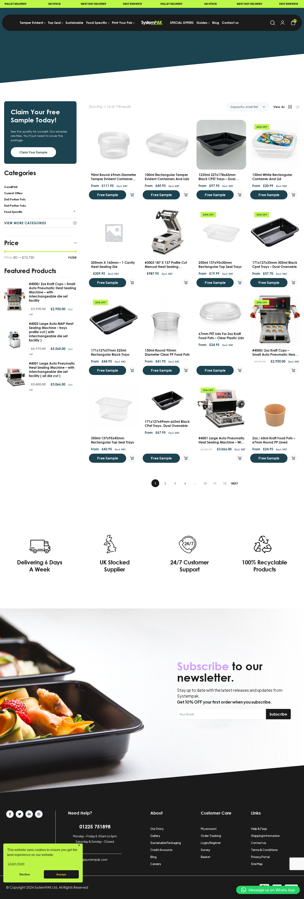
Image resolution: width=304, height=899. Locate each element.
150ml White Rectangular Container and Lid (272, 177)
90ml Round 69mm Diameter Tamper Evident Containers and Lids (113, 179)
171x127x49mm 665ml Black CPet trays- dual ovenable (167, 423)
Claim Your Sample (33, 152)
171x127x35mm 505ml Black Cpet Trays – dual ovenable (274, 264)
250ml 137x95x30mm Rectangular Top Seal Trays (220, 264)
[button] (268, 890)
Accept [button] (61, 874)
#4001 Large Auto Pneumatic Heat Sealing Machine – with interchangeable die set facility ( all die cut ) (52, 369)
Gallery (155, 836)
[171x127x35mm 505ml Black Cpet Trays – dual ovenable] (275, 232)
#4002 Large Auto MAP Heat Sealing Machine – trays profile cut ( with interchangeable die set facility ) (51, 332)
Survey (205, 850)
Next (234, 483)
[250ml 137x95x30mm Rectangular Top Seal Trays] (221, 232)
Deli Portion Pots (14, 199)
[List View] (297, 107)
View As (279, 106)
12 (224, 483)
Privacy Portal (260, 857)
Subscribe (278, 714)
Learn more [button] (16, 863)
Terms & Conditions (264, 850)
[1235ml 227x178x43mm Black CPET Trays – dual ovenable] (221, 145)
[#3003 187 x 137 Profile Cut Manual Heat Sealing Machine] (167, 232)
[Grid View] (290, 107)
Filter (72, 257)
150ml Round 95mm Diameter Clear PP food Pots (167, 352)
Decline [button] (24, 874)
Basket (205, 857)
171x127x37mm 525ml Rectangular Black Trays (110, 352)
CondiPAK (11, 187)
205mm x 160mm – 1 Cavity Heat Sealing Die (113, 264)
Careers (155, 864)
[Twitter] (19, 814)
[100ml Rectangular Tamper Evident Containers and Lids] (167, 145)
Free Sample (107, 195)
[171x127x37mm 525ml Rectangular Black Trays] (114, 320)
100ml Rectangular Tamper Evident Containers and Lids (167, 177)
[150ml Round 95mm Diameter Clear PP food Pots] (167, 320)
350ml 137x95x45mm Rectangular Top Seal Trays (112, 440)
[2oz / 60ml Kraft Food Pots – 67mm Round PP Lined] (275, 408)
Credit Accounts (161, 850)
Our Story (157, 828)
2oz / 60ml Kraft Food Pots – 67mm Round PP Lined (273, 440)
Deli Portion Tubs (15, 205)
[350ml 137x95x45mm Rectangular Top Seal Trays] (114, 408)
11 (215, 483)
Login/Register (211, 843)
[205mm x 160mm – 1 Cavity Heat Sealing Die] (114, 232)
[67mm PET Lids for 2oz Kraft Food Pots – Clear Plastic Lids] (221, 311)
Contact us (258, 843)
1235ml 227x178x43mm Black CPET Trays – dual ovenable (217, 179)
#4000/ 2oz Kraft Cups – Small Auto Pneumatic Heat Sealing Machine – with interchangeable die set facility (52, 292)
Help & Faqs (259, 828)
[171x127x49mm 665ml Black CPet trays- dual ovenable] (167, 399)
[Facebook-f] (10, 814)
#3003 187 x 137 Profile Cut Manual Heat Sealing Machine (166, 266)
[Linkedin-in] (29, 814)
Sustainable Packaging (165, 843)
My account (209, 828)
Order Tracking (211, 836)
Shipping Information (265, 836)
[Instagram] (38, 814)
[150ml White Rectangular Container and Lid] (275, 145)
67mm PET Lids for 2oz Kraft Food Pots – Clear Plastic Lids (221, 336)
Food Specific (13, 211)
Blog (153, 857)
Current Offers (13, 193)
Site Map (257, 864)
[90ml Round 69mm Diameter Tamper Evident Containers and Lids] (114, 145)
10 (205, 483)
